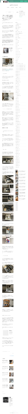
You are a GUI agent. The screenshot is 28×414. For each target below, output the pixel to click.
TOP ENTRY (8, 7)
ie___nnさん (17, 101)
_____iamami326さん (18, 95)
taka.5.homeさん (18, 153)
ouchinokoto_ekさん (18, 139)
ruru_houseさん (17, 144)
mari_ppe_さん (17, 112)
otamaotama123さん (18, 136)
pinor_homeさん (17, 141)
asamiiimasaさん (18, 74)
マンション (17, 36)
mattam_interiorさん (18, 115)
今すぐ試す (22, 1)
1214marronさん (18, 165)
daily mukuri (17, 25)
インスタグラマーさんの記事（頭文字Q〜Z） (20, 69)
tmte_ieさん (17, 156)
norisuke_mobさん (18, 130)
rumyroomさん (17, 142)
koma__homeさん (18, 109)
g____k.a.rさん (17, 89)
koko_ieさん (17, 107)
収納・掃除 (17, 34)
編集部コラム (17, 28)
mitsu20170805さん (18, 121)
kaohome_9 (17, 106)
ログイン (26, 1)
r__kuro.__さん (17, 145)
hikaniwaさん (17, 92)
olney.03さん (17, 133)
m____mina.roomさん (18, 124)
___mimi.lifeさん (17, 127)
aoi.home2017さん (18, 71)
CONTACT (20, 7)
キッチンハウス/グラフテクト (19, 48)
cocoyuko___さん (18, 80)
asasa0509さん (17, 75)
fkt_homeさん (17, 86)
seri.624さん (17, 147)
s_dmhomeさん (17, 150)
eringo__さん (17, 83)
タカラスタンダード (18, 54)
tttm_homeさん (17, 159)
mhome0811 (17, 118)
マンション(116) (8, 351)
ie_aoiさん (17, 98)
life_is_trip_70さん (18, 110)
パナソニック (17, 57)
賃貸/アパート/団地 (18, 37)
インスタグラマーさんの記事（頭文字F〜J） (20, 66)
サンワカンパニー (18, 51)
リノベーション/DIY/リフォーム (19, 63)
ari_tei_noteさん (17, 72)
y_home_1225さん (18, 162)
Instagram (16, 7)
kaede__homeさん (18, 104)
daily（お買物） (12, 7)
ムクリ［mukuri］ (14, 5)
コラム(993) (3, 351)
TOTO (17, 60)
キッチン (17, 42)
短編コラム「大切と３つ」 (19, 31)
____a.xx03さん (17, 77)
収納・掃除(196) (5, 351)
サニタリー (17, 45)
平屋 (16, 39)
